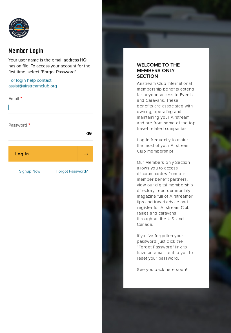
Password (17, 125)
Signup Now (29, 171)
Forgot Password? (72, 171)
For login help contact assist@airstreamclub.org (32, 83)
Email (13, 99)
